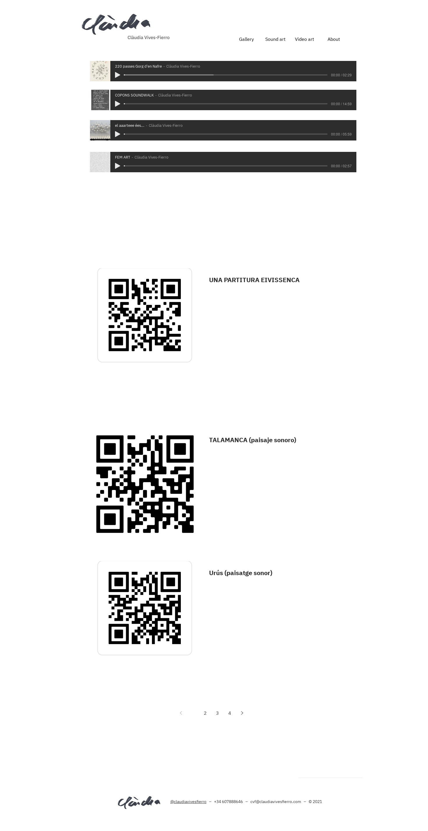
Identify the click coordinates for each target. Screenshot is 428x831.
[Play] (117, 75)
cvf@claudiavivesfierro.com (275, 801)
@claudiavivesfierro (188, 801)
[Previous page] (181, 713)
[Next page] (242, 713)
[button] (275, 39)
